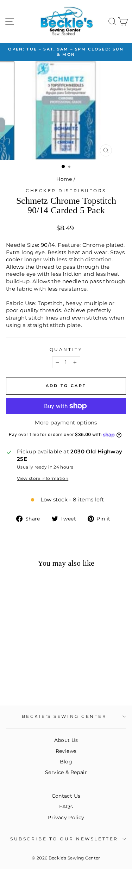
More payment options (66, 422)
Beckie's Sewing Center (64, 716)
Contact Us (66, 796)
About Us (66, 740)
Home (64, 179)
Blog (66, 761)
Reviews (66, 751)
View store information (42, 478)
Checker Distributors (66, 190)
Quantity (66, 349)
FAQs (66, 806)
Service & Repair (66, 772)
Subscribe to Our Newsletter (64, 839)
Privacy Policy (66, 817)
